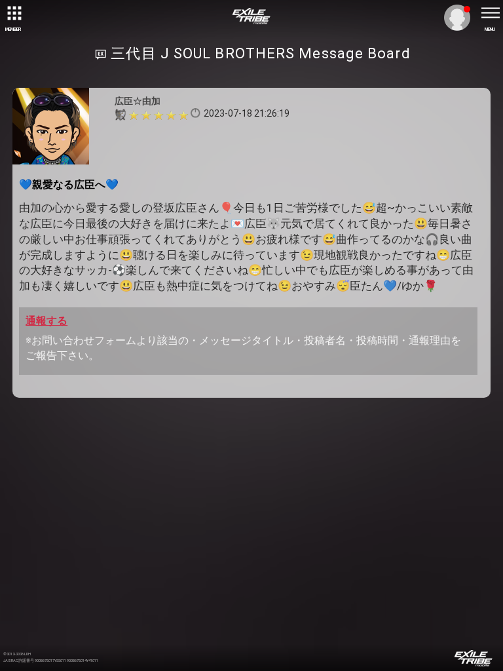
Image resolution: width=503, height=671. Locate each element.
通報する (46, 321)
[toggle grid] (13, 13)
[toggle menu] (490, 13)
